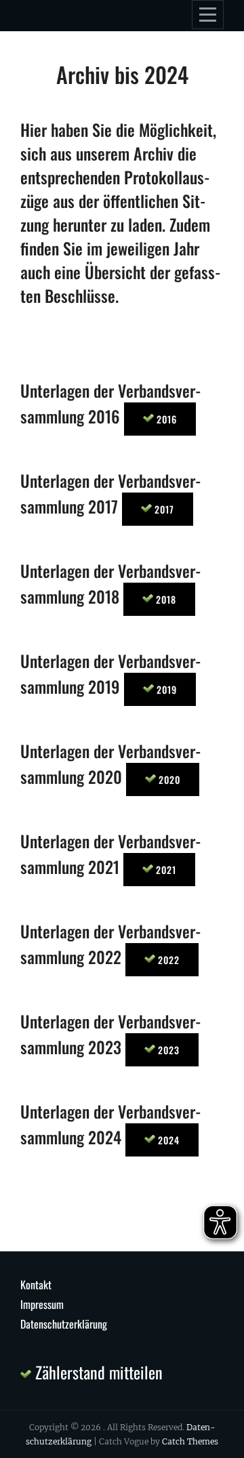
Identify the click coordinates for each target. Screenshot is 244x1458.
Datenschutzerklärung (63, 1324)
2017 (163, 509)
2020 (168, 779)
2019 (165, 689)
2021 (164, 869)
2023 (167, 1050)
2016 (165, 419)
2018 (164, 599)
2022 (167, 960)
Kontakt (36, 1284)
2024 (167, 1140)
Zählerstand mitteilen (97, 1372)
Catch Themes (190, 1441)
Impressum (42, 1304)
